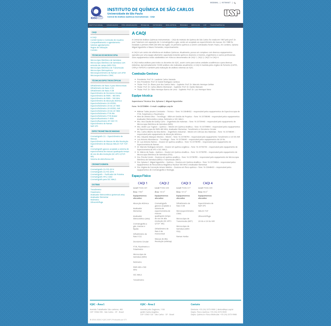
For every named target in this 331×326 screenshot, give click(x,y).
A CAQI (93, 37)
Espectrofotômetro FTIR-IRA (103, 113)
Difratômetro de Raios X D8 (102, 90)
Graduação (112, 25)
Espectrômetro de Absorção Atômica (106, 100)
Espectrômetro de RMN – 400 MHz (105, 95)
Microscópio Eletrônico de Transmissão (107, 67)
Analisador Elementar (99, 197)
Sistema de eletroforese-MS (102, 159)
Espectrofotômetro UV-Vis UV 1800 (105, 106)
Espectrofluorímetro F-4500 (102, 118)
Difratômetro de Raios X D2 (102, 88)
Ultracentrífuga (97, 202)
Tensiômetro (96, 189)
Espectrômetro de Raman (101, 123)
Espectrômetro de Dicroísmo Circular (106, 93)
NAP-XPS (94, 126)
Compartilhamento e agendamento (105, 42)
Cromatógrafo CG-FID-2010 (102, 172)
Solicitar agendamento (100, 45)
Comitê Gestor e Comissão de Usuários (107, 40)
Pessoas (184, 25)
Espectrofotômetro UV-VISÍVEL (103, 103)
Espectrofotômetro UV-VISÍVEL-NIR (105, 108)
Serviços (195, 25)
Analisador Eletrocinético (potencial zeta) (108, 194)
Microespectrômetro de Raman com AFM (108, 73)
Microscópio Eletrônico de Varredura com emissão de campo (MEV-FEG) (108, 63)
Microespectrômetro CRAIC (102, 75)
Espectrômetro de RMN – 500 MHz (105, 98)
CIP (205, 25)
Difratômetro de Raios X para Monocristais (109, 85)
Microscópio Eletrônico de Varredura (106, 60)
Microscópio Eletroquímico (102, 70)
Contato (94, 50)
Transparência (217, 25)
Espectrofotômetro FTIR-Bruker (104, 116)
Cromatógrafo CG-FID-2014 (102, 169)
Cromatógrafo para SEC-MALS (103, 179)
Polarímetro (95, 192)
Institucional (96, 25)
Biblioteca (171, 25)
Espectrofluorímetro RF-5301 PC (104, 121)
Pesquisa (145, 25)
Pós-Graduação (129, 25)
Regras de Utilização (99, 47)
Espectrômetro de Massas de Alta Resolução (109, 141)
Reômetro (95, 199)
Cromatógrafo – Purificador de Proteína (107, 174)
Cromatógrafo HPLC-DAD (101, 177)
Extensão (157, 25)
